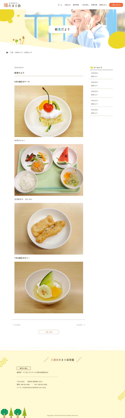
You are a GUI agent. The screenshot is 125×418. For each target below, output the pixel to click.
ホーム (60, 5)
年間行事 (94, 5)
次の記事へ (17, 325)
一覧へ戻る (49, 332)
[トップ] (7, 53)
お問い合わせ (116, 5)
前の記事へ (80, 325)
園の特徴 (76, 5)
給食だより (103, 5)
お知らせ (68, 5)
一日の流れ (85, 5)
